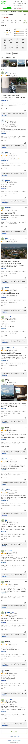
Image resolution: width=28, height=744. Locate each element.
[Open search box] (2, 53)
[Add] (25, 15)
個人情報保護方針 (17, 740)
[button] (5, 63)
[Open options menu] (26, 72)
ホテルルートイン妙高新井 (7, 14)
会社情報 (9, 740)
